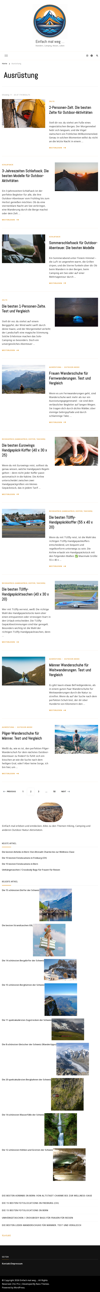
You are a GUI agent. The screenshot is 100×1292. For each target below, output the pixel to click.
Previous (11, 791)
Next (63, 791)
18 (55, 791)
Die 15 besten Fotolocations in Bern (20, 863)
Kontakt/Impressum (12, 1263)
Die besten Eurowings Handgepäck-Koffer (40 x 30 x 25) (24, 450)
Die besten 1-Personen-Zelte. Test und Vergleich (24, 309)
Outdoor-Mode (72, 367)
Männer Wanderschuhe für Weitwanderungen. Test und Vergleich (70, 670)
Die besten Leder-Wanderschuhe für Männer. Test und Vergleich (41, 1225)
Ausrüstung (55, 367)
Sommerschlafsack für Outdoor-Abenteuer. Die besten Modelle (73, 245)
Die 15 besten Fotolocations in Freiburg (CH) (24, 857)
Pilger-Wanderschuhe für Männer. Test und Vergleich (22, 736)
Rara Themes (42, 1283)
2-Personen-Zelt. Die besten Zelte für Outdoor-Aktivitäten (70, 110)
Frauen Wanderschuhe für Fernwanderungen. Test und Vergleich (70, 378)
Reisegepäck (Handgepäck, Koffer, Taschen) (23, 439)
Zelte (52, 101)
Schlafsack (7, 165)
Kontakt (6, 1235)
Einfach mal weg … (50, 41)
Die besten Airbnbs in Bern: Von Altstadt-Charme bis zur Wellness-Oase (38, 851)
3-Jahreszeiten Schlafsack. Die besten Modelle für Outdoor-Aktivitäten (25, 175)
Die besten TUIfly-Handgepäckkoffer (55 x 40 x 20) (71, 522)
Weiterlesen (55, 148)
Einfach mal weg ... (28, 1280)
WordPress (19, 1287)
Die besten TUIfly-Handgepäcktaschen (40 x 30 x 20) (25, 594)
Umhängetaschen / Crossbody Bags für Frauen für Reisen (31, 869)
